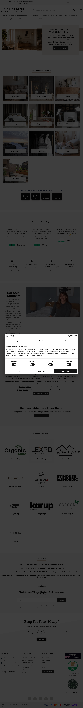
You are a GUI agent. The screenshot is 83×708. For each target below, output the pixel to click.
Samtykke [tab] (17, 341)
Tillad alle (65, 371)
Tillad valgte (41, 371)
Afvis (18, 371)
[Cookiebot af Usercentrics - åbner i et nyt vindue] (70, 336)
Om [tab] (66, 341)
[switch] (32, 364)
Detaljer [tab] (41, 341)
